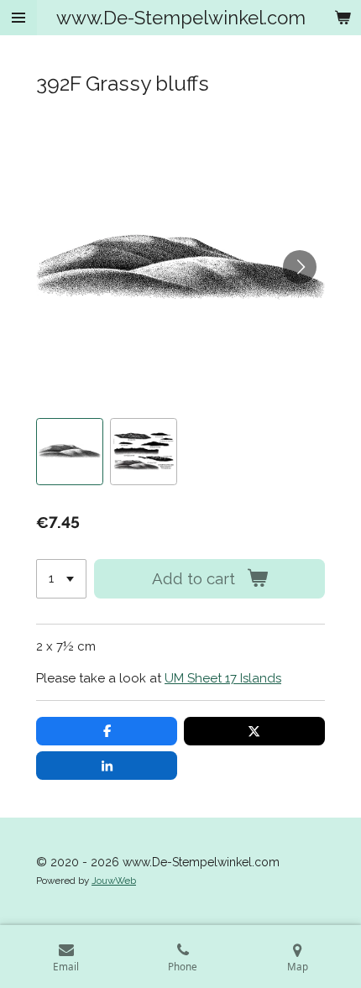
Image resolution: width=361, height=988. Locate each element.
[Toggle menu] (18, 17)
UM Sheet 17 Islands (223, 678)
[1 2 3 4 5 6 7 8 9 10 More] (61, 579)
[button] (69, 451)
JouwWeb (114, 880)
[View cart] (342, 17)
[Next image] (300, 267)
